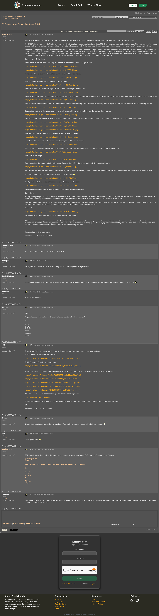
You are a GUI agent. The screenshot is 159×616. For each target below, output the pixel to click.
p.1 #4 (29, 276)
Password (80, 558)
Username (79, 550)
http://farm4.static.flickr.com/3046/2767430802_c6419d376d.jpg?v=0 (53, 379)
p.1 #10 (30, 449)
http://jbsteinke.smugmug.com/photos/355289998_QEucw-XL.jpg (51, 137)
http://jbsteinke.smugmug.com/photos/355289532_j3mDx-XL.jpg (51, 77)
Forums (58, 599)
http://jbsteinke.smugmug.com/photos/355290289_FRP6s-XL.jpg (51, 178)
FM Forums (6, 24)
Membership (60, 606)
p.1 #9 (29, 434)
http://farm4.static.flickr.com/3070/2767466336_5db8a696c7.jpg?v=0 (53, 358)
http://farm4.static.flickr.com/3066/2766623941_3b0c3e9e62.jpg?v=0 (53, 366)
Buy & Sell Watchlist (10, 18)
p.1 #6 (29, 307)
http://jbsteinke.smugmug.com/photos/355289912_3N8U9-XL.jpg (51, 126)
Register (133, 5)
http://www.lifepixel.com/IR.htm (37, 397)
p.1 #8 (29, 418)
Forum (61, 5)
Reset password (69, 583)
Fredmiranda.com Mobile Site (14, 16)
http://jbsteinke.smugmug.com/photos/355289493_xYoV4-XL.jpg (51, 70)
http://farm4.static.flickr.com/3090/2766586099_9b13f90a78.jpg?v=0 (53, 382)
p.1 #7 (29, 345)
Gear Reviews (60, 604)
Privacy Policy (97, 604)
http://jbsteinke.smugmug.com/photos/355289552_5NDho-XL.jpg (51, 85)
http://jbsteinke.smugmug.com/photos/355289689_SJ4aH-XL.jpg (51, 100)
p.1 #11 (29, 494)
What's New (94, 5)
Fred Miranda (152, 13)
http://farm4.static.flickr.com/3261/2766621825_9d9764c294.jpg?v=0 (52, 386)
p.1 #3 (29, 261)
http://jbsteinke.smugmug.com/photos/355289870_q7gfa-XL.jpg (51, 122)
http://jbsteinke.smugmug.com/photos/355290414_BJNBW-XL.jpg (51, 211)
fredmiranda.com (31, 5)
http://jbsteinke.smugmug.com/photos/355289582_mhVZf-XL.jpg (51, 92)
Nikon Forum (18, 24)
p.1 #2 (29, 245)
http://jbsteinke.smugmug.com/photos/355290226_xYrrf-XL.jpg (50, 159)
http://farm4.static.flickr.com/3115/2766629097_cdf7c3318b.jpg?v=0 (52, 390)
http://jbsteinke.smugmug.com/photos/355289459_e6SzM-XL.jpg (51, 66)
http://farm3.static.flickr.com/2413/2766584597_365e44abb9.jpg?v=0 (53, 375)
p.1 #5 (29, 292)
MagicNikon (7, 34)
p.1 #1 (29, 34)
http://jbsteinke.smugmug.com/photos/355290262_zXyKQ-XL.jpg (51, 167)
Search (58, 609)
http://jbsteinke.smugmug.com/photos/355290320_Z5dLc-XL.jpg (51, 185)
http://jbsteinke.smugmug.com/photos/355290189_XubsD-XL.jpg (51, 152)
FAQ (93, 599)
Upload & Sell (7, 40)
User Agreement (98, 602)
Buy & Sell (76, 5)
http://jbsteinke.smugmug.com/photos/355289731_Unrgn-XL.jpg (50, 107)
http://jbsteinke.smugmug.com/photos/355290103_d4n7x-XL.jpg (51, 144)
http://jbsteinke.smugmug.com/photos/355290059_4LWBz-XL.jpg (51, 129)
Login (143, 5)
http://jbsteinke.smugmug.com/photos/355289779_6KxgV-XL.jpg (51, 115)
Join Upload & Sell (32, 24)
